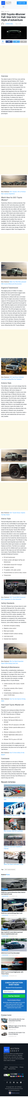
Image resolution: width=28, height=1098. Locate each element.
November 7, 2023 (13, 896)
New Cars (7, 11)
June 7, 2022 (11, 1022)
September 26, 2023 (14, 955)
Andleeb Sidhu (9, 24)
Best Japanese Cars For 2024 (12, 815)
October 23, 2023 (13, 915)
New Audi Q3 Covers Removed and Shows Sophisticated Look (11, 933)
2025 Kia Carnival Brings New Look (11, 913)
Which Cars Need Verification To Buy (13, 864)
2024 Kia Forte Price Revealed (10, 953)
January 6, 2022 (12, 1029)
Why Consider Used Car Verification (13, 831)
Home (2, 11)
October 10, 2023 (13, 936)
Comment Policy (14, 1067)
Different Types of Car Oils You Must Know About (17, 1026)
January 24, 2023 (12, 1036)
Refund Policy (12, 1069)
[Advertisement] (14, 59)
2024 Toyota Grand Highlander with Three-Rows (12, 973)
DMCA (6, 1067)
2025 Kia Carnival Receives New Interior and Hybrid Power (13, 893)
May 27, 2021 (18, 24)
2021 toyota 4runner (10, 869)
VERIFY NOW (21, 3)
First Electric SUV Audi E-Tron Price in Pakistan (17, 1033)
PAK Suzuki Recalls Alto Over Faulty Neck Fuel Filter (17, 1019)
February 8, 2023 (13, 975)
